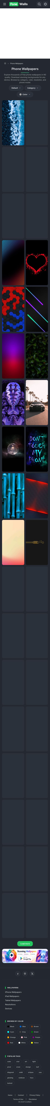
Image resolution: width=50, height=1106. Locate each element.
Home (10, 1095)
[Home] (5, 63)
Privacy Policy (35, 1095)
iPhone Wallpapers (13, 992)
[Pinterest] (25, 973)
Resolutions (10, 1004)
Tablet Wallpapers (13, 1000)
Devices (8, 1008)
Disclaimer (33, 1099)
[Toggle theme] (45, 4)
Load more (25, 944)
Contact (21, 1095)
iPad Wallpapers (12, 996)
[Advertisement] (25, 33)
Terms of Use (18, 1099)
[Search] (39, 4)
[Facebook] (17, 973)
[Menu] (4, 4)
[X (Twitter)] (32, 973)
